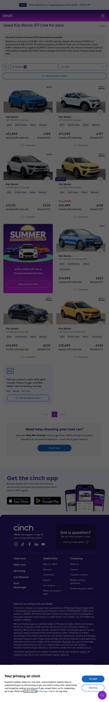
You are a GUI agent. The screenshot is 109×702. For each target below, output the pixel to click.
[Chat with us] (102, 695)
